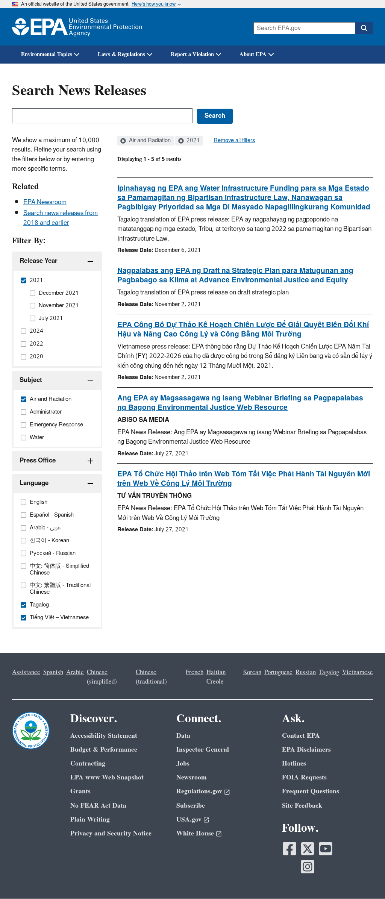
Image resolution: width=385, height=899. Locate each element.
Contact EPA (301, 736)
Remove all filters (234, 141)
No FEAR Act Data (98, 806)
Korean (252, 672)
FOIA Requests (304, 777)
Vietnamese (357, 672)
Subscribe (190, 806)
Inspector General (202, 749)
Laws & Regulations (121, 54)
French (194, 672)
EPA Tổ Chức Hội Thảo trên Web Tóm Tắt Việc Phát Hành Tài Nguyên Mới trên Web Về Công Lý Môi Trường (243, 479)
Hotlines (294, 763)
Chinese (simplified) (102, 677)
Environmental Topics (46, 54)
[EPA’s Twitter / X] (307, 848)
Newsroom (191, 777)
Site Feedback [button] (302, 806)
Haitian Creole (216, 677)
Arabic (75, 672)
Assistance (26, 672)
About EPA (253, 54)
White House (195, 833)
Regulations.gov (199, 791)
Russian (306, 672)
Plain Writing (90, 819)
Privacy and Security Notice (111, 833)
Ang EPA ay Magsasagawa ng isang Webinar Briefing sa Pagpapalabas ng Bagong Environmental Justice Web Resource (240, 403)
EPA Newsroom (45, 202)
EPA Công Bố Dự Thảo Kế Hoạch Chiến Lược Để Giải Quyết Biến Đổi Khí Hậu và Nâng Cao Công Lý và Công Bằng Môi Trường (243, 329)
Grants (80, 791)
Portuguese (278, 672)
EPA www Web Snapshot (107, 777)
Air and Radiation (149, 141)
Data (183, 736)
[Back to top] (364, 878)
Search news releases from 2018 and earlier (60, 217)
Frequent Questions (310, 791)
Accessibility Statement (103, 736)
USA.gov (189, 819)
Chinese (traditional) (151, 677)
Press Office (38, 460)
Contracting (87, 763)
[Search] (364, 28)
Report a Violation (192, 54)
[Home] (77, 27)
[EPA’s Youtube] (325, 848)
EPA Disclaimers (306, 749)
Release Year (39, 261)
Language (34, 483)
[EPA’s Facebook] (289, 848)
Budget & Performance (103, 749)
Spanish (53, 672)
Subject (31, 380)
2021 (192, 141)
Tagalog (329, 672)
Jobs (182, 763)
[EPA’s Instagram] (307, 866)
